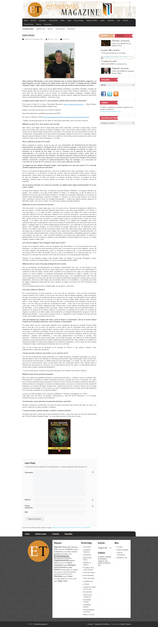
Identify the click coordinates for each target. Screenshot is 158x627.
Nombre (27, 500)
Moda (62, 20)
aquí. (99, 565)
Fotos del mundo (88, 578)
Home (26, 20)
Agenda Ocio (40, 29)
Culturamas (58, 552)
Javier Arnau (28, 35)
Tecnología (57, 578)
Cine (118, 20)
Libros (69, 562)
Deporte (74, 552)
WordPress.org (122, 558)
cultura (75, 549)
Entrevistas (48, 24)
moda (70, 567)
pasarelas (60, 572)
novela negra (65, 570)
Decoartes (42, 20)
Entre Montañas (88, 575)
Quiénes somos (40, 534)
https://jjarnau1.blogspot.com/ (73, 104)
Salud (70, 576)
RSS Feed (116, 94)
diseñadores (58, 554)
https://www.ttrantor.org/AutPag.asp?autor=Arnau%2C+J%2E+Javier (66, 117)
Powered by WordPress (102, 624)
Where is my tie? (89, 614)
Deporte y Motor (92, 20)
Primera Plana (28, 24)
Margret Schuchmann (65, 566)
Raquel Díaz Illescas (67, 574)
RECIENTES (104, 35)
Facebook (103, 94)
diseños (65, 554)
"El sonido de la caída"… (110, 61)
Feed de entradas (123, 550)
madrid (65, 565)
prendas (65, 572)
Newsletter (68, 534)
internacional (63, 563)
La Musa (86, 584)
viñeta (65, 581)
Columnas (110, 20)
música (57, 569)
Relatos (65, 576)
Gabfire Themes (125, 624)
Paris (55, 572)
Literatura (58, 565)
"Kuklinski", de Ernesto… (121, 68)
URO (74, 579)
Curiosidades (67, 552)
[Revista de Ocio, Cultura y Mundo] (79, 10)
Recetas (50, 29)
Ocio (71, 569)
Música (38, 24)
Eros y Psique (79, 20)
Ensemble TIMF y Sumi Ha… (111, 50)
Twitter (109, 94)
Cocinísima (87, 547)
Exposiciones (59, 558)
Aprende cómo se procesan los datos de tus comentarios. (71, 527)
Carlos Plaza (54, 39)
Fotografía (68, 558)
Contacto (55, 534)
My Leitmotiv (87, 592)
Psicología (57, 574)
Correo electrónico (28, 507)
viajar (59, 581)
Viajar (69, 20)
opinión (75, 570)
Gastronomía (53, 20)
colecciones (61, 549)
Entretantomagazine (40, 624)
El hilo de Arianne (89, 572)
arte (69, 547)
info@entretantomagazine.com (110, 111)
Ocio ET (33, 20)
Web (26, 512)
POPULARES (120, 35)
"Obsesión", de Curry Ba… (121, 40)
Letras (102, 20)
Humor (56, 563)
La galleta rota (88, 581)
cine (55, 549)
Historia (72, 560)
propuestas (72, 572)
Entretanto (71, 29)
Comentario (28, 472)
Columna (69, 549)
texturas (70, 578)
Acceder (119, 547)
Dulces (70, 554)
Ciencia (125, 20)
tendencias (64, 579)
